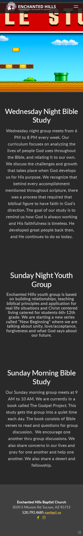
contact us (53, 512)
